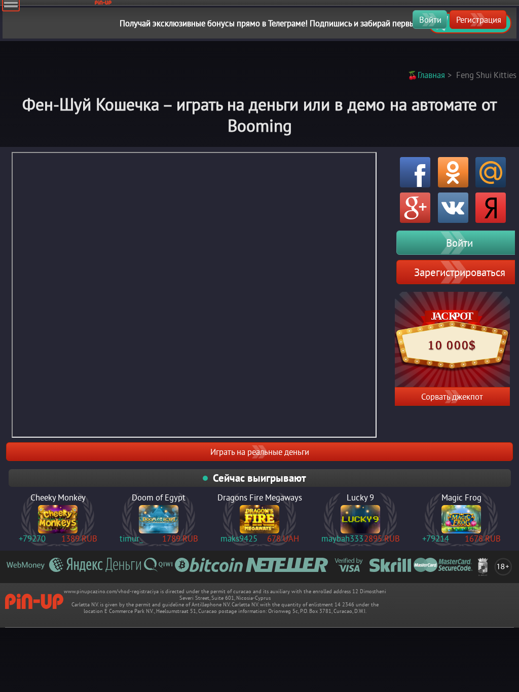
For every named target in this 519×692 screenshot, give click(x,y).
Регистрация (478, 19)
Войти (430, 19)
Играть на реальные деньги (259, 451)
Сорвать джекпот (452, 396)
